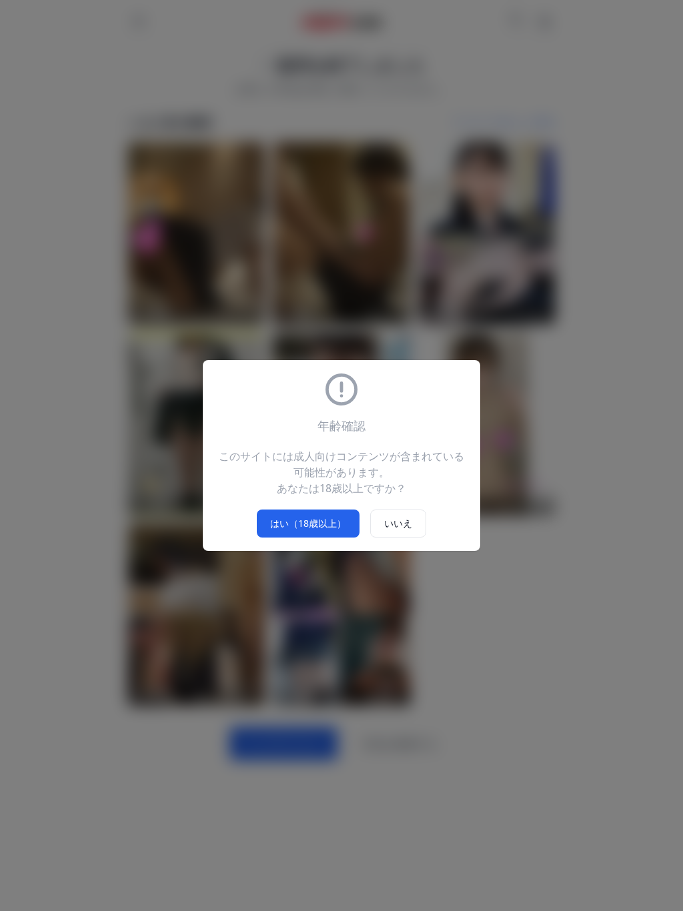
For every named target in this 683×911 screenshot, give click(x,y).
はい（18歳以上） (308, 523)
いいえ (398, 523)
